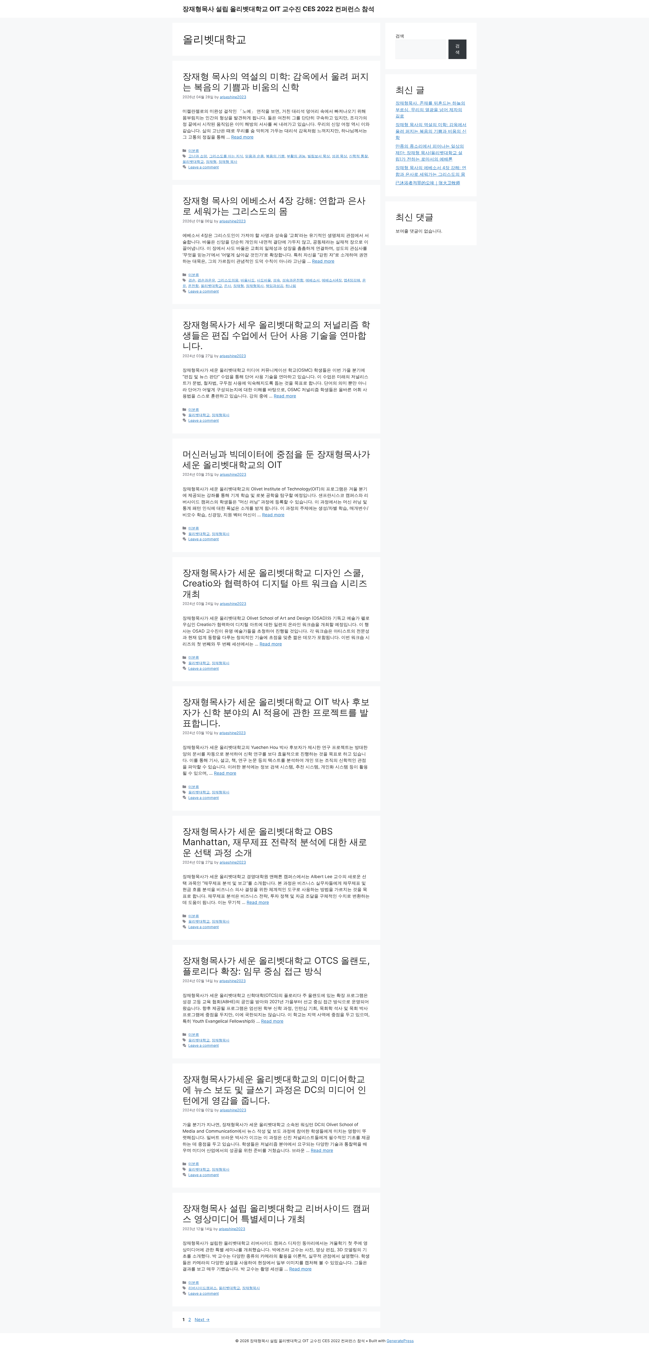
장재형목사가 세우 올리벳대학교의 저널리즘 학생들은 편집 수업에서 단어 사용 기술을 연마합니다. (276, 335)
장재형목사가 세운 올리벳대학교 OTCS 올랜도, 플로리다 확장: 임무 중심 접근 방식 (276, 965)
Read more (242, 137)
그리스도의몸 (228, 280)
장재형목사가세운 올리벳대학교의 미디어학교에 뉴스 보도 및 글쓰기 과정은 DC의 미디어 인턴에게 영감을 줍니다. (274, 1090)
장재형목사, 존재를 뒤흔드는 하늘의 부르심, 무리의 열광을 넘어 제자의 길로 (430, 110)
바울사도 (248, 280)
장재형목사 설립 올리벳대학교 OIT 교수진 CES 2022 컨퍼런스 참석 (278, 9)
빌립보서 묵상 (319, 156)
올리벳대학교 (193, 161)
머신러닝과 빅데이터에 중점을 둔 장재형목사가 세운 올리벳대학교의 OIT (276, 459)
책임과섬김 (274, 285)
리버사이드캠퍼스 (202, 1288)
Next (202, 1319)
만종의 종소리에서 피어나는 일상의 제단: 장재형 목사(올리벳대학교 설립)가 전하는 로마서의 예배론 (429, 153)
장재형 (211, 161)
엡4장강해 (352, 280)
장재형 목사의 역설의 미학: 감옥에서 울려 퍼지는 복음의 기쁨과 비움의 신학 (276, 81)
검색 (399, 36)
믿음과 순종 (254, 156)
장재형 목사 (228, 161)
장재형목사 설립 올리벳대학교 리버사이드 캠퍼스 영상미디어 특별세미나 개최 (276, 1213)
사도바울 (264, 280)
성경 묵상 (339, 156)
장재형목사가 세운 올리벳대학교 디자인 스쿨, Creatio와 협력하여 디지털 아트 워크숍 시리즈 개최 (275, 583)
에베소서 (312, 280)
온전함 (193, 285)
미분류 (193, 150)
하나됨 (290, 285)
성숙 (276, 280)
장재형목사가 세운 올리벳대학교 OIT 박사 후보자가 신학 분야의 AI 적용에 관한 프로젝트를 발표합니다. (276, 712)
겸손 (191, 280)
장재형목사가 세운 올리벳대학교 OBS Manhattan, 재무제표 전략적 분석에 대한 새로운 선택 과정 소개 (275, 842)
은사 (227, 285)
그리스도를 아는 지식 (226, 156)
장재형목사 (255, 285)
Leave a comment (203, 167)
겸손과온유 (206, 280)
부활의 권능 (296, 156)
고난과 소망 (197, 156)
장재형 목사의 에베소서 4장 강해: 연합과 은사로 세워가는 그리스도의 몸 (274, 205)
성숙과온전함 (292, 280)
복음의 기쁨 (275, 156)
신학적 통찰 (358, 156)
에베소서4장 (332, 280)
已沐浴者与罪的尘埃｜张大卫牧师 (427, 182)
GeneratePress (400, 1340)
